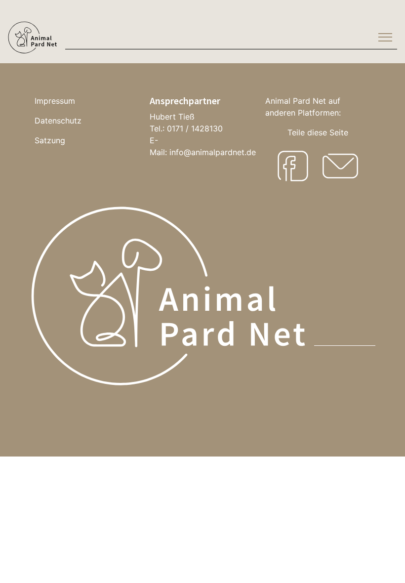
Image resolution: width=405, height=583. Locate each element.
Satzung (50, 140)
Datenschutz (58, 120)
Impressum (55, 101)
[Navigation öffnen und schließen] (385, 37)
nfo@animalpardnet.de (213, 152)
